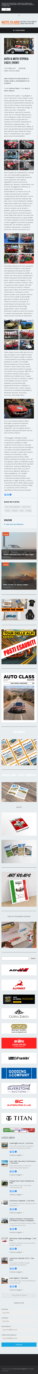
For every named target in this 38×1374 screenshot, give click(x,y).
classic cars (26, 507)
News (18, 71)
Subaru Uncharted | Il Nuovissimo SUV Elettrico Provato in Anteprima (21, 1220)
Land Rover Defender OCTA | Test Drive (21, 1259)
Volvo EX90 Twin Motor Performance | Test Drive (22, 1162)
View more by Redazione (14, 524)
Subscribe (19, 1345)
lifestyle (15, 511)
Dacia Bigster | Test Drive (18, 1278)
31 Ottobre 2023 (10, 68)
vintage (28, 511)
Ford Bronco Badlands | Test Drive (21, 1201)
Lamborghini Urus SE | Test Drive (21, 1143)
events (7, 511)
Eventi (6, 71)
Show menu (19, 30)
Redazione (22, 68)
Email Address (6, 1326)
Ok (6, 9)
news (22, 511)
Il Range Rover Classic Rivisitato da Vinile (21, 1182)
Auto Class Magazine (12, 507)
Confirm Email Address (9, 1335)
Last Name (4, 1318)
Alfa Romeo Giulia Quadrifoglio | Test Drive (22, 1239)
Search (33, 958)
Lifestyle (12, 71)
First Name (4, 1309)
